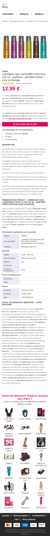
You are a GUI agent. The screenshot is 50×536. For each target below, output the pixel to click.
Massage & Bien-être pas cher (20, 118)
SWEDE (21, 101)
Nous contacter (29, 519)
